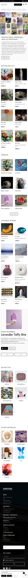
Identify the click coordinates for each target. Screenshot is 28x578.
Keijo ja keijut (4, 104)
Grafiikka (19, 9)
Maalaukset (4, 9)
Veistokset (9, 9)
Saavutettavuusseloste (7, 502)
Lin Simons (17, 173)
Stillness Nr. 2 (4, 259)
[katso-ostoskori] (23, 4)
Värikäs (7, 384)
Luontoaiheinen (7, 401)
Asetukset (15, 575)
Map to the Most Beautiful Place (20, 145)
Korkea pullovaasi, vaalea (20, 83)
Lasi (21, 461)
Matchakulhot (18, 124)
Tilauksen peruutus (6, 503)
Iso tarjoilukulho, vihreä (20, 104)
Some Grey (3, 124)
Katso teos (12, 348)
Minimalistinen (21, 384)
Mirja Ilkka (17, 191)
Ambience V (3, 145)
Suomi (23, 1)
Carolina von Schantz (6, 173)
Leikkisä (21, 401)
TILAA (14, 564)
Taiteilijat (4, 537)
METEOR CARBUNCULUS (20, 238)
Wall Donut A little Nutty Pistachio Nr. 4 (20, 280)
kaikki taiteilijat (14, 214)
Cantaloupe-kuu (4, 238)
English (26, 1)
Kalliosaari (17, 259)
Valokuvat (14, 9)
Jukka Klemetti (18, 208)
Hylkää (9, 575)
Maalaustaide (21, 444)
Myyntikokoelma (6, 539)
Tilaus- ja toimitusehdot (7, 497)
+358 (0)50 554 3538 (8, 519)
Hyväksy (4, 575)
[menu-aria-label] (26, 5)
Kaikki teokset (5, 57)
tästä (11, 573)
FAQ (4, 499)
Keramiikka (7, 461)
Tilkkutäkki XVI (4, 301)
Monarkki (17, 301)
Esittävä (7, 417)
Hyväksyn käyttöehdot (9, 560)
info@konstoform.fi (7, 522)
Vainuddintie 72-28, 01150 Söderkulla (8, 1)
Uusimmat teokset (6, 541)
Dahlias (2, 83)
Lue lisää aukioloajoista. (8, 532)
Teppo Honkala (5, 191)
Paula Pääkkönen (5, 208)
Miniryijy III (3, 279)
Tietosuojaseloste (6, 500)
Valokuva (7, 477)
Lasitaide (23, 9)
